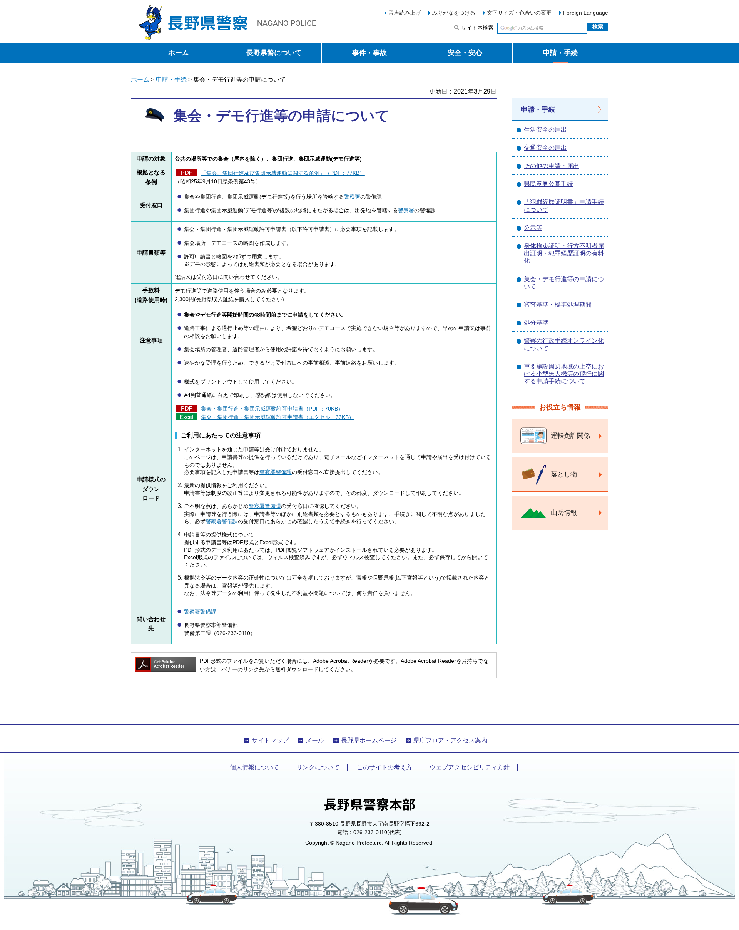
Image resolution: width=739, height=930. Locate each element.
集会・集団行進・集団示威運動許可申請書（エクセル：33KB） (277, 417)
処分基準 (536, 322)
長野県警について (274, 53)
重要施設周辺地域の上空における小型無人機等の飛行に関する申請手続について (564, 373)
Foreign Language (585, 13)
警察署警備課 (275, 472)
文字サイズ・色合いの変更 (519, 13)
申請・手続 (560, 53)
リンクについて (317, 767)
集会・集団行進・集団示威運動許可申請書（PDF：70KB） (272, 409)
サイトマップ (270, 740)
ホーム (178, 53)
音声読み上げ (404, 13)
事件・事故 (369, 53)
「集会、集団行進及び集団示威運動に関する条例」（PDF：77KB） (283, 173)
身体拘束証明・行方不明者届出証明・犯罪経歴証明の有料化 (564, 253)
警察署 (352, 197)
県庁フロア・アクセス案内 (450, 740)
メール (315, 740)
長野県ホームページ (368, 740)
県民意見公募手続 (548, 184)
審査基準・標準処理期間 (558, 304)
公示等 (533, 228)
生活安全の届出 (545, 129)
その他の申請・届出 (551, 166)
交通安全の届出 (545, 147)
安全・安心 (465, 53)
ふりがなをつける (453, 13)
